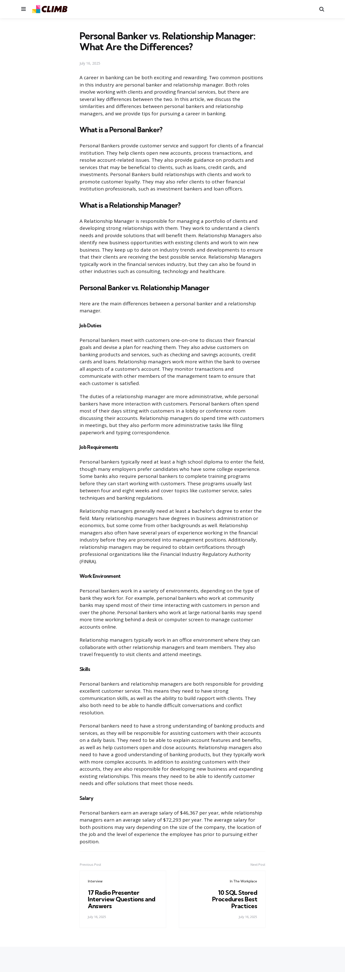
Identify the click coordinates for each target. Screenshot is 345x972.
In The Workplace (243, 881)
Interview (95, 881)
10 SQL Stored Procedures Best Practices (234, 899)
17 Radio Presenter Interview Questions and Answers (121, 899)
